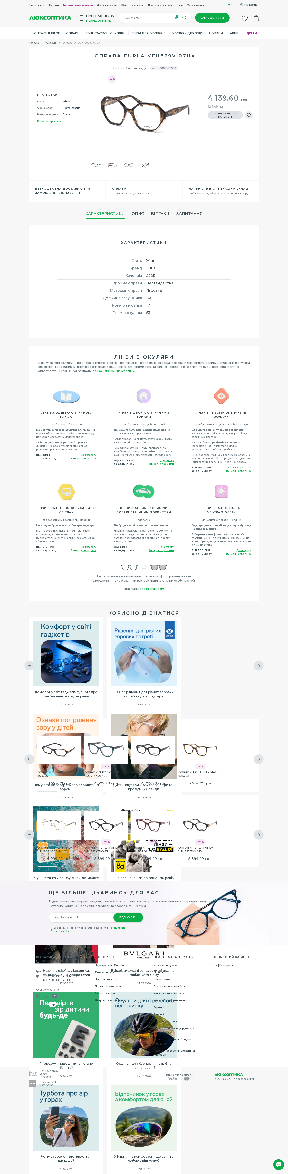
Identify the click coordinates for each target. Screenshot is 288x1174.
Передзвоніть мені (100, 20)
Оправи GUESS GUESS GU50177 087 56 (101, 774)
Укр (52, 1004)
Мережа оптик (195, 5)
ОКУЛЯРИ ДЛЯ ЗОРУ (187, 33)
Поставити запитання (108, 986)
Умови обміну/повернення (170, 1000)
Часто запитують (105, 979)
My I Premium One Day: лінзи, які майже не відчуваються (66, 880)
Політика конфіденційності (170, 986)
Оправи (73, 33)
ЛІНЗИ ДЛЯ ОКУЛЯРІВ (148, 33)
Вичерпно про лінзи (83, 458)
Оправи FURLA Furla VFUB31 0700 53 (101, 849)
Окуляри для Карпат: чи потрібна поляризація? (143, 1066)
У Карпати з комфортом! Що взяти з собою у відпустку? (144, 1158)
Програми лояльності (160, 5)
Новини (216, 33)
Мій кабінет (251, 4)
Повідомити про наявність (225, 115)
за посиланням (153, 589)
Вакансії (159, 1014)
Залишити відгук (136, 68)
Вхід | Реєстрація (223, 965)
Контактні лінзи (46, 33)
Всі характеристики (49, 121)
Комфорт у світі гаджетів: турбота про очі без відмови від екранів (66, 694)
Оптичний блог (104, 972)
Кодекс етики (162, 979)
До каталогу (88, 454)
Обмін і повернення (132, 5)
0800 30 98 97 (51, 961)
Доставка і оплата (107, 5)
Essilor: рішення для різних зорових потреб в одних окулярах (144, 694)
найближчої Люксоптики (116, 371)
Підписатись (128, 917)
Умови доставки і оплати (169, 993)
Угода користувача (165, 965)
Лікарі (180, 5)
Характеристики (105, 213)
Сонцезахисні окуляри (105, 33)
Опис (138, 213)
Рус (44, 1004)
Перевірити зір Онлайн (109, 965)
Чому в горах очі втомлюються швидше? (66, 1158)
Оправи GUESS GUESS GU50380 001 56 (148, 774)
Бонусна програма (165, 1021)
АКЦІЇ (234, 33)
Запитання (189, 213)
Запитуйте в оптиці (240, 467)
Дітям (251, 33)
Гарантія (159, 1007)
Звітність (159, 972)
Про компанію (37, 5)
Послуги (54, 5)
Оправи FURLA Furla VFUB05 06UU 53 (148, 849)
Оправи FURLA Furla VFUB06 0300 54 (54, 849)
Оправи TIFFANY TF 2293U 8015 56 (58, 774)
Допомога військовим (78, 5)
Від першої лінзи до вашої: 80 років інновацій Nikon (144, 880)
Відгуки (160, 213)
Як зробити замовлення (110, 1000)
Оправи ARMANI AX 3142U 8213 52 (198, 774)
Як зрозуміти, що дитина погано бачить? (66, 1066)
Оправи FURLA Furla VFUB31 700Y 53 (195, 849)
